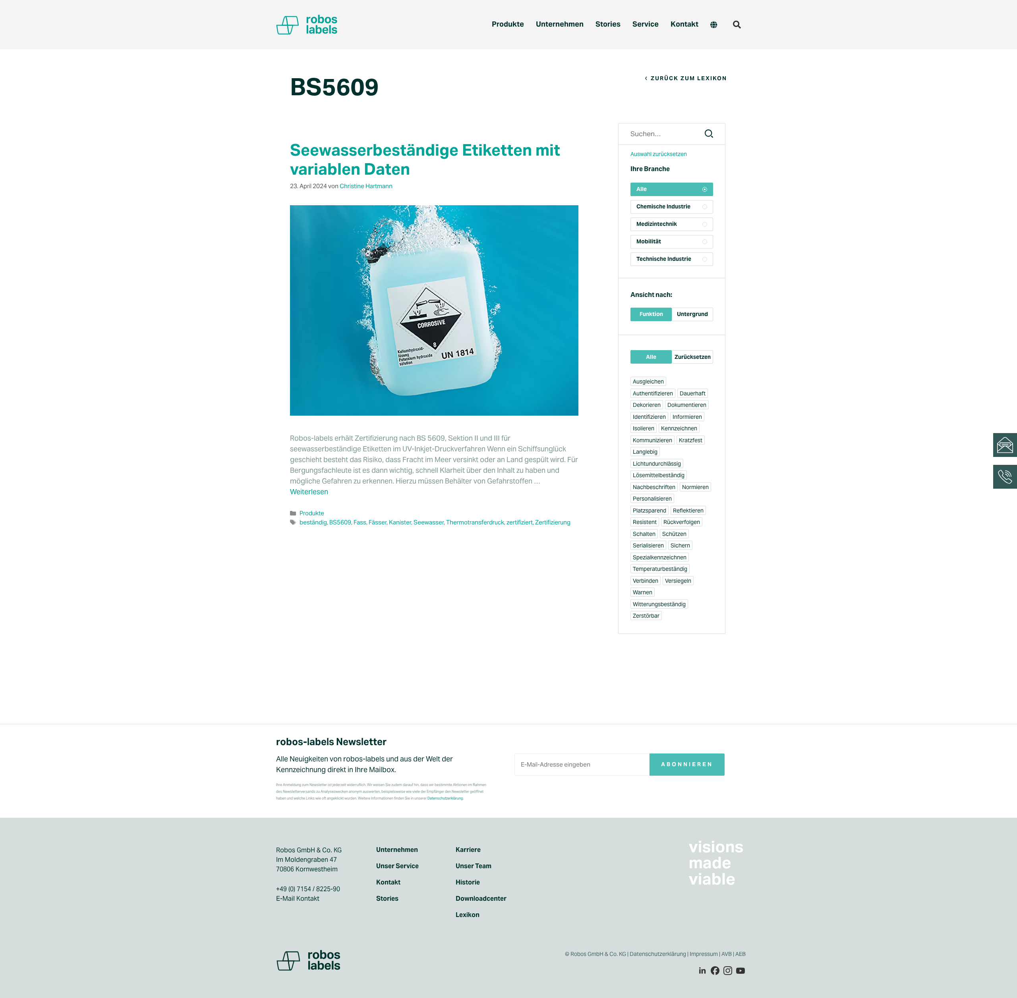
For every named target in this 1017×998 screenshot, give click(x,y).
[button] (737, 25)
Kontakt (684, 24)
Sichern (680, 545)
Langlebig (645, 451)
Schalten (644, 534)
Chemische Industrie (663, 206)
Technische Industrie (663, 258)
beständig (313, 522)
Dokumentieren (686, 404)
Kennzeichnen (679, 428)
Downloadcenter (481, 899)
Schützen (674, 534)
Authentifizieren (653, 393)
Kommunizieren (652, 440)
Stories (608, 24)
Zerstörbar (646, 615)
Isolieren (643, 428)
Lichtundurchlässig (657, 463)
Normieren (695, 487)
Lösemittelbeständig (658, 475)
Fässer (378, 522)
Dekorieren (647, 404)
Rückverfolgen (681, 522)
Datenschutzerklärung (658, 954)
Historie (468, 882)
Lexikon (467, 915)
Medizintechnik (656, 223)
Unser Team (473, 866)
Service (645, 24)
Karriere (468, 850)
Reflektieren (688, 510)
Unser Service (397, 866)
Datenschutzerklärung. (445, 798)
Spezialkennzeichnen (659, 557)
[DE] (713, 24)
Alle (641, 189)
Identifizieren (649, 416)
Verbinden (645, 580)
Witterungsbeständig (659, 604)
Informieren (687, 416)
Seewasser (429, 522)
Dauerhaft (693, 393)
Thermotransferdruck (475, 522)
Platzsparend (649, 510)
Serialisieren (648, 545)
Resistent (645, 522)
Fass (360, 522)
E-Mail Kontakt (297, 898)
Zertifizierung (552, 522)
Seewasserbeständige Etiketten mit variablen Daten (425, 159)
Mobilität (648, 241)
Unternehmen (560, 24)
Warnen (642, 592)
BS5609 (340, 522)
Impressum (704, 954)
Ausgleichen (648, 381)
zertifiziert (520, 522)
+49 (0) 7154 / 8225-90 (308, 889)
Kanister (400, 522)
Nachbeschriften (654, 487)
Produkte (508, 24)
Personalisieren (652, 498)
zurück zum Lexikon (689, 78)
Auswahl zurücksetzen (658, 154)
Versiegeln (678, 580)
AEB (741, 954)
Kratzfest (690, 440)
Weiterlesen (309, 491)
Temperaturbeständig (660, 568)
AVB (726, 954)
